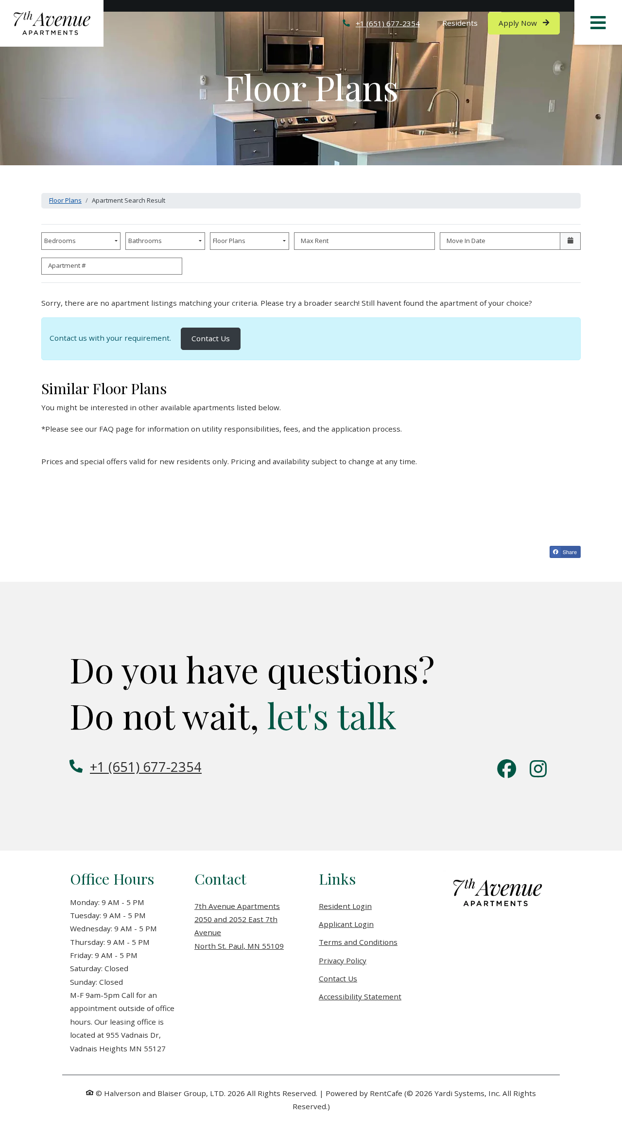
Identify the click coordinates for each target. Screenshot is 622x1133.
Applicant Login (346, 924)
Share (569, 552)
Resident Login (345, 906)
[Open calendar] (570, 241)
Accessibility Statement (360, 996)
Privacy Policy (342, 960)
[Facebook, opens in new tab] (506, 769)
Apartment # (67, 265)
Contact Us (216, 338)
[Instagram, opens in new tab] (538, 769)
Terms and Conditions (358, 942)
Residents (465, 22)
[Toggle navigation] (598, 22)
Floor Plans (65, 200)
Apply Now (529, 22)
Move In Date (466, 240)
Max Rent (314, 240)
